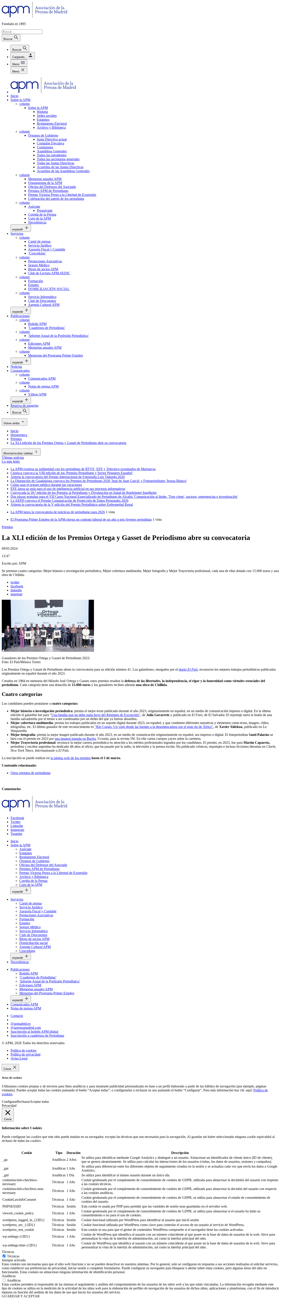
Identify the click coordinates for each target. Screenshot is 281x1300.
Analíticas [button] (9, 1276)
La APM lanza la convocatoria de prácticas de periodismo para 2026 (58, 512)
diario (188, 669)
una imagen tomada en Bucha (75, 738)
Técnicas (13, 1256)
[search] (20, 48)
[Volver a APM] (34, 16)
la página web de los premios (70, 758)
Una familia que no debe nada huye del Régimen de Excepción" (95, 715)
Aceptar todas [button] (39, 1101)
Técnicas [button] (8, 1252)
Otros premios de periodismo (30, 773)
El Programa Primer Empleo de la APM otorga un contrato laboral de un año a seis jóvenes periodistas (81, 519)
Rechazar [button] (23, 1101)
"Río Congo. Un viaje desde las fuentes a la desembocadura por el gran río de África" (154, 727)
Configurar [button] (9, 1101)
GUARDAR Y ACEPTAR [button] (21, 1296)
